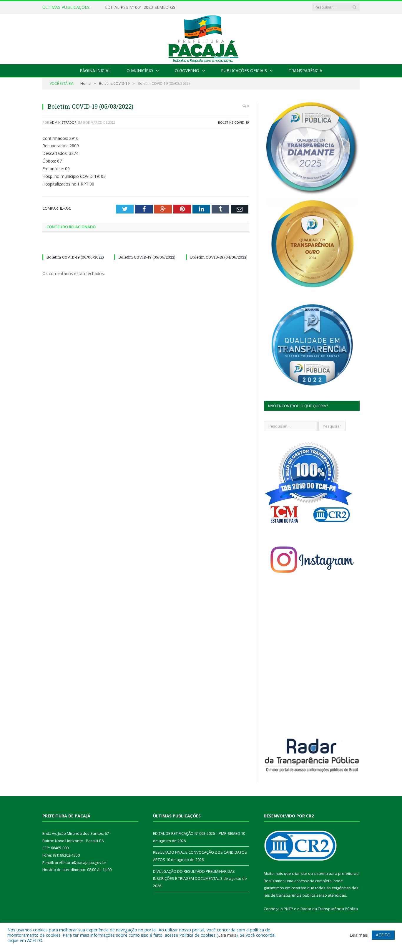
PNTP (288, 908)
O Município (140, 70)
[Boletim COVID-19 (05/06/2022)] (145, 246)
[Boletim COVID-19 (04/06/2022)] (217, 246)
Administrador (63, 122)
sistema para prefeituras (336, 873)
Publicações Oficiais (244, 70)
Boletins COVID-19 (233, 122)
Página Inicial (95, 70)
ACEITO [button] (383, 935)
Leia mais (227, 935)
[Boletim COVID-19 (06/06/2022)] (73, 246)
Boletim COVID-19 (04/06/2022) (218, 257)
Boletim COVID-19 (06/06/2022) (75, 257)
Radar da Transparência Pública (329, 908)
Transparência (305, 70)
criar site (299, 873)
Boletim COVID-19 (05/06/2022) (146, 257)
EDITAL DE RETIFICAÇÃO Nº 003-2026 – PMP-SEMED (156, 7)
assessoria (304, 880)
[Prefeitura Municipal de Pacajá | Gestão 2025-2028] (201, 37)
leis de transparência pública (289, 895)
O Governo (187, 70)
